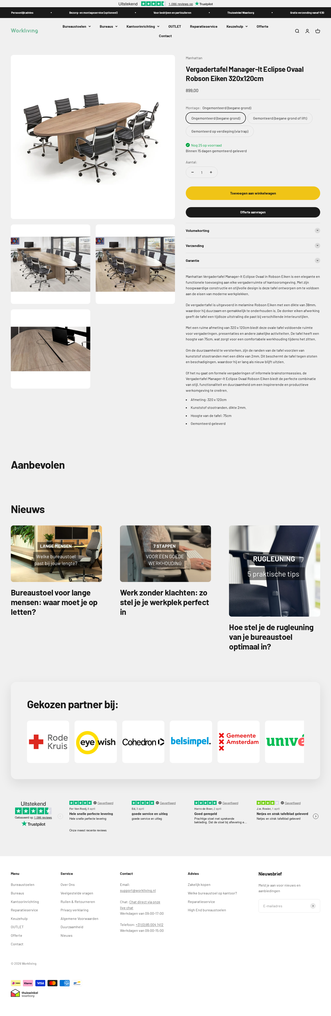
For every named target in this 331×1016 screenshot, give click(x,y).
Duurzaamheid (72, 927)
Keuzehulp (235, 26)
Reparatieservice (204, 26)
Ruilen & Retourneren (78, 901)
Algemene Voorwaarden (79, 918)
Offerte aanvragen (253, 212)
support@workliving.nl (138, 890)
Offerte (262, 26)
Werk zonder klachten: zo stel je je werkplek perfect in (164, 601)
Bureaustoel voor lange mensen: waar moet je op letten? (54, 601)
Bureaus (106, 26)
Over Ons (68, 884)
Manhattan (194, 58)
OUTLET (174, 26)
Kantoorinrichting (141, 26)
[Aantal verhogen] (211, 172)
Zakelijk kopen (199, 884)
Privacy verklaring (74, 910)
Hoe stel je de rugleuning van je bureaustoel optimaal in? (271, 636)
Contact (165, 36)
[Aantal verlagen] (192, 172)
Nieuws (67, 935)
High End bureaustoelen (207, 910)
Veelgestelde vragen (77, 893)
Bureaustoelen (74, 26)
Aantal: (191, 162)
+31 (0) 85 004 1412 (149, 924)
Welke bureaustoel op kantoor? (212, 893)
